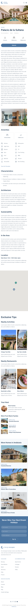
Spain (2, 567)
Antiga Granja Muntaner (15, 432)
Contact (3, 584)
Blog (2, 587)
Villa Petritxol (12, 427)
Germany (3, 569)
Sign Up (14, 539)
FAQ (2, 589)
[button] (24, 2)
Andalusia (12, 419)
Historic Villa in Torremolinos (8, 489)
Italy (2, 572)
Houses (17, 567)
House (2, 27)
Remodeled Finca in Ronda (8, 513)
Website (14, 45)
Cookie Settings (5, 592)
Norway (3, 561)
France (2, 574)
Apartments (18, 561)
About (2, 581)
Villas (16, 569)
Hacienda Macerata (14, 421)
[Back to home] (4, 2)
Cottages (17, 564)
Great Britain (4, 564)
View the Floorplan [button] (5, 166)
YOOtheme (14, 606)
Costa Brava (12, 425)
